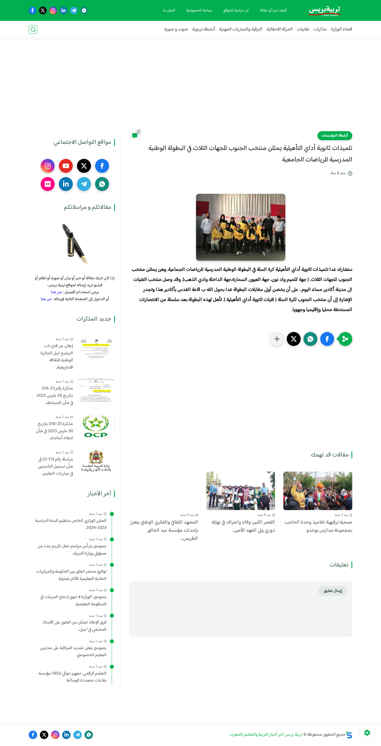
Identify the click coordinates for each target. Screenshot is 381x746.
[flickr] (48, 184)
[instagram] (53, 10)
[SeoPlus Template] (349, 734)
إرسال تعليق (333, 590)
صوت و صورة (176, 29)
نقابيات (303, 29)
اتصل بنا (169, 10)
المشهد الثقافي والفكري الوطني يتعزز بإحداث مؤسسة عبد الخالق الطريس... (164, 530)
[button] (327, 339)
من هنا (56, 292)
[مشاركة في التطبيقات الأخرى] (277, 339)
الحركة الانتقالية (279, 29)
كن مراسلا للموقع (236, 10)
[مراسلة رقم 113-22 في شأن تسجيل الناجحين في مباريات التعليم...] (96, 461)
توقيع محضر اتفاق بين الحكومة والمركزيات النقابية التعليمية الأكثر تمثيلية (71, 575)
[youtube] (66, 166)
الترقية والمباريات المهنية (240, 29)
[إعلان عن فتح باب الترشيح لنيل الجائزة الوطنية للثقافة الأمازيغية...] (96, 347)
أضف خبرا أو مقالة (273, 10)
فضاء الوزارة (341, 29)
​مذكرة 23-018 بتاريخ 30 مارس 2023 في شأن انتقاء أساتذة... (54, 431)
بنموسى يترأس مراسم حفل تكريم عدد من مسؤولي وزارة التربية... (72, 550)
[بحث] (33, 29)
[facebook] (32, 10)
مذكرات (320, 29)
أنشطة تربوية (203, 29)
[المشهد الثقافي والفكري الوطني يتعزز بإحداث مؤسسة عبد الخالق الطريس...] (163, 491)
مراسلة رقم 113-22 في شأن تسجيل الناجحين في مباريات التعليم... (55, 466)
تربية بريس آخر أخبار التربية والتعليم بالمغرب (266, 734)
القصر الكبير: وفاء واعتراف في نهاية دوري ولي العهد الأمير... (243, 526)
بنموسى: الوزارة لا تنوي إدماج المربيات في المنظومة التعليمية (73, 601)
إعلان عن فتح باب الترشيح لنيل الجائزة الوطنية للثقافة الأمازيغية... (56, 357)
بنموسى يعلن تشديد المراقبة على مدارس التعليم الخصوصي (73, 652)
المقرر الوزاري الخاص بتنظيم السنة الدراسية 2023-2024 (71, 524)
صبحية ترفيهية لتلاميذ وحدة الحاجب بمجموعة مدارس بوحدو (318, 526)
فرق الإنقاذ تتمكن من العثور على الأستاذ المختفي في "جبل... (74, 626)
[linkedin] (63, 10)
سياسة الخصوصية (199, 10)
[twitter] (43, 10)
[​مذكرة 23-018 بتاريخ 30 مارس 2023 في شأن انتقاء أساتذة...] (96, 425)
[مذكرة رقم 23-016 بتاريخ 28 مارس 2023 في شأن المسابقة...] (96, 390)
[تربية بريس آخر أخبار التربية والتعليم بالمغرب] (324, 10)
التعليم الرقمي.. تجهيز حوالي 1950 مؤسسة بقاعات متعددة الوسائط (72, 677)
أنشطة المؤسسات (335, 135)
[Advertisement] (190, 88)
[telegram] (74, 10)
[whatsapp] (84, 10)
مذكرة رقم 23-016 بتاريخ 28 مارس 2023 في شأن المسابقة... (55, 396)
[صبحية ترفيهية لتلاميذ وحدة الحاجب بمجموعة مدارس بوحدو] (317, 491)
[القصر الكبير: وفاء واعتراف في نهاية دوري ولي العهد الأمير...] (240, 491)
